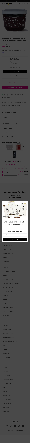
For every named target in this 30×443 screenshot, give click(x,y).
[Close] (26, 203)
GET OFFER (15, 239)
